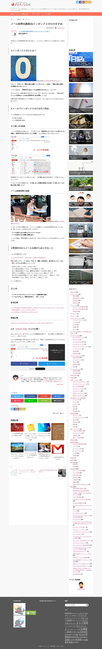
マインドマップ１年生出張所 (81, 545)
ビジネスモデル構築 (78, 342)
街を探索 (75, 411)
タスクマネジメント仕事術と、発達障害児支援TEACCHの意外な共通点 (80, 251)
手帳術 (75, 455)
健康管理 (72, 413)
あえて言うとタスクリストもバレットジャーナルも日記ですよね (80, 219)
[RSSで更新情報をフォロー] (89, 2)
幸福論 (78, 632)
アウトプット (74, 294)
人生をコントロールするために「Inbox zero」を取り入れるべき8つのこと (32, 323)
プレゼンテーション (78, 344)
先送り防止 (76, 475)
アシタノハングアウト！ (80, 381)
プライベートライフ (76, 356)
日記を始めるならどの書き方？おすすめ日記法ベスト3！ (80, 110)
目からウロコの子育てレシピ (81, 566)
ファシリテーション (78, 320)
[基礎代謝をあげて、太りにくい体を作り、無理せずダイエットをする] (81, 75)
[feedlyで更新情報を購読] (86, 2)
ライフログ (70, 629)
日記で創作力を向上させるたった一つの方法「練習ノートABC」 (80, 282)
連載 (71, 486)
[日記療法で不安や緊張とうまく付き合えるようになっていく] (81, 230)
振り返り (75, 477)
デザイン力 (76, 339)
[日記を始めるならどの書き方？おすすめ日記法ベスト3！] (81, 106)
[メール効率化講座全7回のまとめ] (57, 449)
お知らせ (72, 292)
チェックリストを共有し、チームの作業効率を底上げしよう (31, 455)
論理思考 (75, 353)
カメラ (75, 402)
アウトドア (76, 399)
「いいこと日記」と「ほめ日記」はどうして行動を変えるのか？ (80, 188)
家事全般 (75, 364)
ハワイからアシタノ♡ (79, 542)
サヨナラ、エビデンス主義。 (78, 267)
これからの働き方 (78, 430)
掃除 (74, 366)
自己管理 (75, 373)
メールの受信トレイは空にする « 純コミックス (24, 312)
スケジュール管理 (78, 470)
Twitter (66, 615)
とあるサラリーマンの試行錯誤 (82, 499)
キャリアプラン (77, 433)
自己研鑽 (72, 462)
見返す (71, 642)
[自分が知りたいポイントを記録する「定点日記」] (81, 152)
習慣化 (75, 482)
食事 (74, 426)
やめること (75, 615)
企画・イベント (74, 380)
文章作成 (75, 300)
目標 (80, 637)
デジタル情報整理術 (78, 444)
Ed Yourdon (61, 221)
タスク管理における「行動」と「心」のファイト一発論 (80, 173)
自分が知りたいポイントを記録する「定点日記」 (80, 157)
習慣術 (67, 640)
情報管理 (75, 370)
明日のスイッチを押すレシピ (81, 564)
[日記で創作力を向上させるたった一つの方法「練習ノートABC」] (81, 277)
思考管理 (83, 632)
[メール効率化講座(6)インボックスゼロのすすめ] (57, 396)
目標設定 (84, 637)
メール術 (75, 322)
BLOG (74, 296)
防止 (78, 642)
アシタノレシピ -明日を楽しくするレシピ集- (52, 646)
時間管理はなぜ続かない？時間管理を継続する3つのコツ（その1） (44, 456)
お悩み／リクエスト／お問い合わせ (19, 14)
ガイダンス (73, 313)
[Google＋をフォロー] (83, 2)
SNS (83, 613)
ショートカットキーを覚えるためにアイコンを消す (44, 435)
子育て (75, 362)
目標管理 (75, 479)
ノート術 (75, 446)
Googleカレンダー (75, 613)
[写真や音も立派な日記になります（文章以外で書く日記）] (81, 121)
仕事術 (57, 413)
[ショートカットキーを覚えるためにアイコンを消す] (44, 427)
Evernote (68, 613)
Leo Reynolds (47, 80)
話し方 (75, 329)
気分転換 (75, 422)
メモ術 (75, 453)
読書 (74, 466)
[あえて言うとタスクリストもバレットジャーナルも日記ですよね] (81, 215)
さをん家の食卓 (77, 497)
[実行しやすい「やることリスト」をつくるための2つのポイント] (17, 447)
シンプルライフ (77, 360)
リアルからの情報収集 (79, 309)
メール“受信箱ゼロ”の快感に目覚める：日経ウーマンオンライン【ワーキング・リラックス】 (37, 307)
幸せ (74, 632)
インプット (73, 305)
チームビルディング (78, 337)
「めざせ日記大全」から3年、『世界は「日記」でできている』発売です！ (80, 64)
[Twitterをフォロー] (77, 2)
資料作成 (75, 302)
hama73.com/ (59, 384)
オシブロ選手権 (77, 386)
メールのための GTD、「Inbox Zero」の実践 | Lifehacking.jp (28, 257)
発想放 (75, 351)
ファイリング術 (77, 448)
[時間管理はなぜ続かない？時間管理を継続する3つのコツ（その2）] (57, 431)
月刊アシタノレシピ (78, 393)
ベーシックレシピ (75, 369)
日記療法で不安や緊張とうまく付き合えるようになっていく (80, 235)
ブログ (70, 626)
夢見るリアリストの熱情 (80, 557)
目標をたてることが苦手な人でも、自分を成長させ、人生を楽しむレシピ (82, 570)
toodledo (86, 613)
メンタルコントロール (79, 417)
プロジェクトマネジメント (80, 346)
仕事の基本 (73, 375)
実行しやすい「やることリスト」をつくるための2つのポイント (17, 456)
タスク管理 (76, 473)
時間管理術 (75, 637)
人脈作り (75, 435)
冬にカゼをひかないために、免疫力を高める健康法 (80, 141)
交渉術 (75, 324)
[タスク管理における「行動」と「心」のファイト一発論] (81, 168)
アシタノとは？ (36, 14)
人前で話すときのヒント (80, 551)
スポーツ (75, 404)
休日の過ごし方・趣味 (76, 398)
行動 (83, 640)
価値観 (69, 632)
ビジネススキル (74, 335)
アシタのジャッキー (78, 513)
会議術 (75, 327)
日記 (76, 634)
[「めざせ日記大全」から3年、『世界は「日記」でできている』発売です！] (81, 59)
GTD (81, 613)
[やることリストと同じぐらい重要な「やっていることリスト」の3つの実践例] (30, 427)
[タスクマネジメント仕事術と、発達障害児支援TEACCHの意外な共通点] (81, 246)
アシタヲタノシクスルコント (81, 532)
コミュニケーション (76, 318)
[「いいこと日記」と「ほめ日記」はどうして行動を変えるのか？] (81, 184)
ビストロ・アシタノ (78, 388)
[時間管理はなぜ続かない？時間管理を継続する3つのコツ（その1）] (44, 447)
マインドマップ (77, 451)
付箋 (66, 632)
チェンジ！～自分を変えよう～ (82, 540)
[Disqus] (38, 503)
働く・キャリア (74, 429)
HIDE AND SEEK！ (78, 488)
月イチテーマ (76, 391)
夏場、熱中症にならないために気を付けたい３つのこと (80, 95)
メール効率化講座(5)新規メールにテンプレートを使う (34, 31)
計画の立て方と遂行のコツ (80, 484)
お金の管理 (76, 357)
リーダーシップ (77, 349)
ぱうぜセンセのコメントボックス (82, 505)
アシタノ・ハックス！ (79, 529)
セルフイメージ (77, 620)
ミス (74, 626)
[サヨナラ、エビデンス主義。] (81, 261)
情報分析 (75, 311)
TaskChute (47, 379)
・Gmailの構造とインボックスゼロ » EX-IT (23, 310)
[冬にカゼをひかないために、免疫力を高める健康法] (81, 137)
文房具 (72, 458)
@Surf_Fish (21, 329)
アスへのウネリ (77, 534)
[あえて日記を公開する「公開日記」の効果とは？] (81, 199)
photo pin (56, 80)
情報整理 (72, 442)
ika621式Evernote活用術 (80, 490)
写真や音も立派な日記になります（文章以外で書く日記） (80, 126)
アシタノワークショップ (80, 384)
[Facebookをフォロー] (80, 2)
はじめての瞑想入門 (78, 503)
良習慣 (78, 640)
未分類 (72, 460)
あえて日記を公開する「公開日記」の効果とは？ (80, 204)
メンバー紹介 (47, 14)
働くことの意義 (77, 437)
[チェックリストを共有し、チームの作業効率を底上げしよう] (30, 447)
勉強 (74, 464)
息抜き (75, 420)
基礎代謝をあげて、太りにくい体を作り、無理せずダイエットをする (80, 79)
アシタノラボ (60, 28)
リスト (75, 629)
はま (63, 413)
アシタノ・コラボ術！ (79, 527)
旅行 (74, 409)
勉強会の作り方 (77, 298)
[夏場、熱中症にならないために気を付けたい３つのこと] (81, 90)
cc (60, 80)
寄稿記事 (72, 440)
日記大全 (82, 634)
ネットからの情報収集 (79, 306)
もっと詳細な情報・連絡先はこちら (52, 381)
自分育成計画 (76, 574)
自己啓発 (72, 640)
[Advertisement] (79, 35)
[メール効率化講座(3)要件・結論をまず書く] (17, 427)
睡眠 (74, 424)
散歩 (74, 406)
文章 (74, 634)
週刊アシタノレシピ (78, 395)
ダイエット (76, 415)
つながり (70, 615)
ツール (66, 626)
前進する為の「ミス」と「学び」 (82, 553)
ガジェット (73, 316)
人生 (78, 629)
